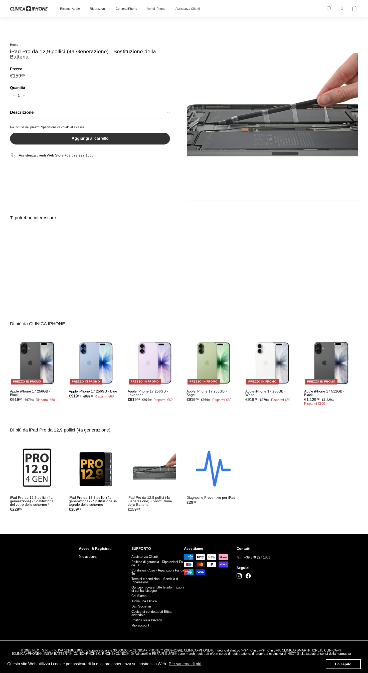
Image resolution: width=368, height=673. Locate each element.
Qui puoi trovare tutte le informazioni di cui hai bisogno (157, 589)
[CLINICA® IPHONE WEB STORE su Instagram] (239, 575)
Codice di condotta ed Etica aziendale (151, 613)
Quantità (17, 88)
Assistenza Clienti (187, 8)
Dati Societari (141, 606)
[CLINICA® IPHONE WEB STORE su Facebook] (248, 575)
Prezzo (16, 69)
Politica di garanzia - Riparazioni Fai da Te (157, 563)
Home (14, 44)
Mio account (88, 556)
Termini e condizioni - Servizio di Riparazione (154, 580)
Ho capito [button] (343, 664)
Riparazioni (98, 8)
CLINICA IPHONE (47, 323)
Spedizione (49, 127)
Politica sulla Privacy (146, 620)
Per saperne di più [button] (185, 664)
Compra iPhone (126, 8)
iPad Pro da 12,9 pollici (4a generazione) (69, 430)
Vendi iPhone (156, 8)
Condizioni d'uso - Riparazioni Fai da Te (157, 572)
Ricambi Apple (70, 8)
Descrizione (22, 112)
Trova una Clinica (144, 601)
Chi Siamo (138, 596)
